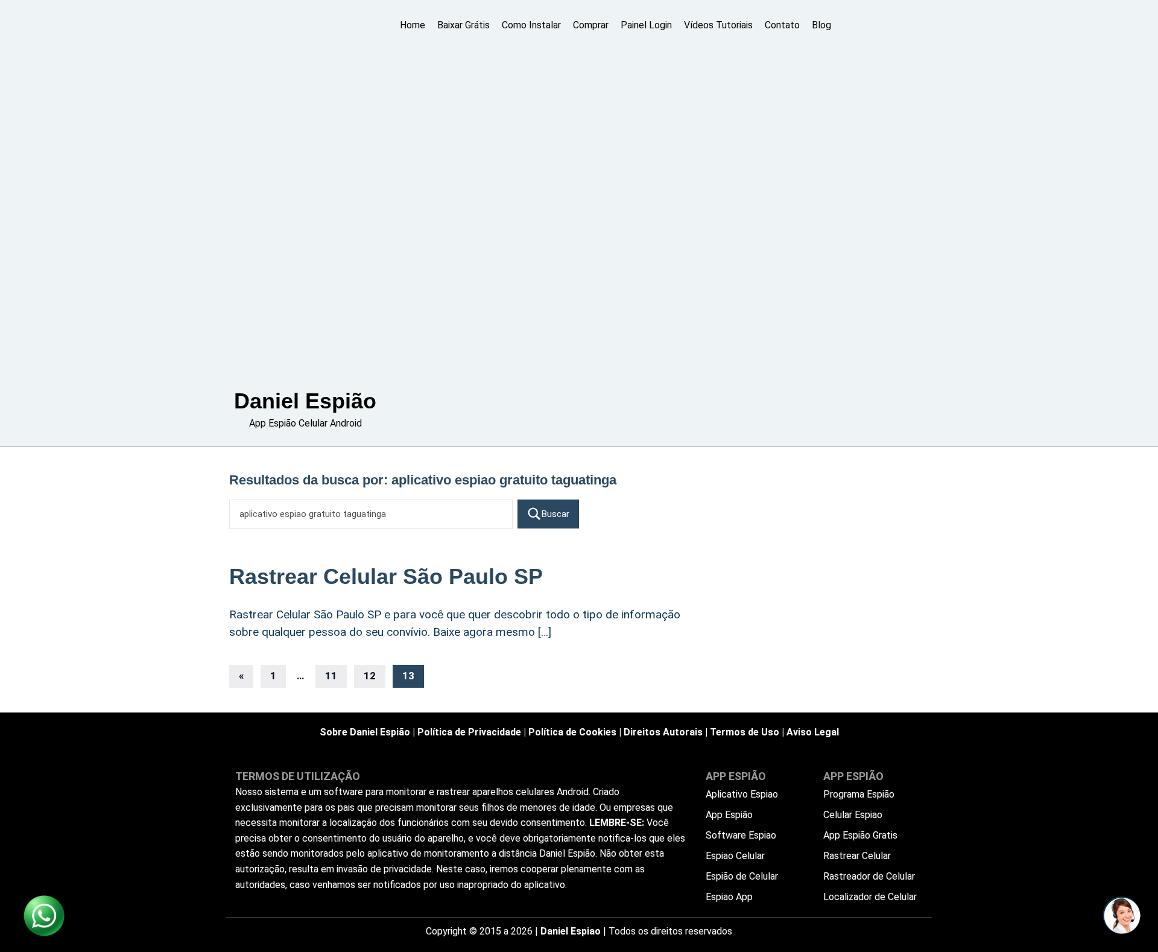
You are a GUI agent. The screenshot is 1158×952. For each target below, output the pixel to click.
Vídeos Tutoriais (718, 25)
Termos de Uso (744, 732)
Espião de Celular (742, 876)
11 (331, 676)
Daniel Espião (305, 401)
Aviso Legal (812, 732)
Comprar (591, 25)
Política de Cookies (572, 732)
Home (412, 25)
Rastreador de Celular (869, 876)
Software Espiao (741, 835)
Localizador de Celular (870, 897)
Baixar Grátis (463, 25)
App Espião (729, 814)
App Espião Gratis (860, 835)
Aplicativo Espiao (742, 794)
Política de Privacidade (469, 732)
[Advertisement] (305, 199)
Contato (782, 25)
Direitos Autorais (663, 732)
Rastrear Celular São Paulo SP (386, 576)
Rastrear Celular (857, 856)
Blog (821, 25)
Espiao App (729, 897)
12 (370, 676)
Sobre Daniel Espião (365, 732)
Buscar (555, 514)
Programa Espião (858, 794)
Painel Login (646, 25)
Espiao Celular (735, 856)
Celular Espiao (852, 814)
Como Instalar (531, 25)
